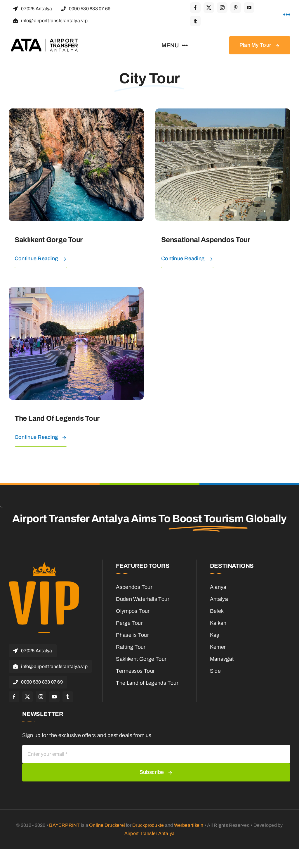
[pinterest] (235, 7)
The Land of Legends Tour (57, 418)
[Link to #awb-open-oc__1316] (286, 14)
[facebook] (195, 7)
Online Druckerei (107, 825)
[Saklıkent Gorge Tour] (76, 113)
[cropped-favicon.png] (44, 565)
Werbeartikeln (189, 825)
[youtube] (249, 7)
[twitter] (209, 7)
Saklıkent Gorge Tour (49, 240)
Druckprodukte (148, 825)
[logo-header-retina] (45, 41)
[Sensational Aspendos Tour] (222, 113)
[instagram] (222, 7)
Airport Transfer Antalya (149, 833)
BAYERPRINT (64, 825)
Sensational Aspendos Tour (205, 240)
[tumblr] (195, 21)
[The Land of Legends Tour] (76, 291)
